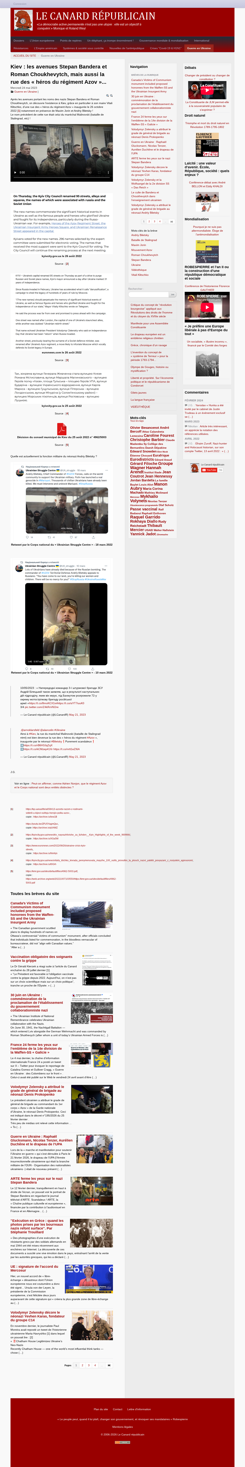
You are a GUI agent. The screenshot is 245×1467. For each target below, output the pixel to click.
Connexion (19, 3)
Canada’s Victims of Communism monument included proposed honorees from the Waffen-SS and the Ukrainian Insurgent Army (32, 912)
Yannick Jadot (143, 534)
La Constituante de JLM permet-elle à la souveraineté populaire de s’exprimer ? (207, 106)
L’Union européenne (42, 40)
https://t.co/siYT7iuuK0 (70, 703)
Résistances (21, 48)
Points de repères (71, 40)
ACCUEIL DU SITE (24, 55)
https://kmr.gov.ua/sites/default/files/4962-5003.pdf (51, 871)
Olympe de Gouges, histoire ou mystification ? (149, 368)
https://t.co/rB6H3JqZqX (38, 745)
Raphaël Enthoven (154, 513)
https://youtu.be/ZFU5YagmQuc (42, 824)
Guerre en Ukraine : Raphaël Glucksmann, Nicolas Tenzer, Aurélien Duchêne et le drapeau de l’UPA (42, 1140)
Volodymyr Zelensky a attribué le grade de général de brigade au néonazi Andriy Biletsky (151, 208)
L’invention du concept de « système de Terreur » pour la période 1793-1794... (149, 356)
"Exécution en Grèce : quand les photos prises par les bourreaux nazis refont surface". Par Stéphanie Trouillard (37, 1226)
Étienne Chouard (141, 455)
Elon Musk (162, 452)
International (201, 40)
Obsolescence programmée (144, 505)
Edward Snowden (143, 451)
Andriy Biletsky (140, 235)
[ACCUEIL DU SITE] (122, 20)
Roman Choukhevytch (144, 254)
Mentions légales (122, 1426)
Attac (145, 431)
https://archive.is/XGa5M (45, 838)
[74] (109, 1365)
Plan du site (101, 1409)
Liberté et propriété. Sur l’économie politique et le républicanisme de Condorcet (152, 381)
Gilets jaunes (138, 392)
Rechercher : (136, 288)
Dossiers (19, 40)
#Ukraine (59, 729)
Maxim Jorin (138, 245)
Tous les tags (137, 421)
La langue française (143, 399)
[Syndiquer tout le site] (122, 1442)
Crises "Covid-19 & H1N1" (165, 48)
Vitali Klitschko (140, 274)
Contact (117, 1409)
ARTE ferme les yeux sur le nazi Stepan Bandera (37, 1180)
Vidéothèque (139, 269)
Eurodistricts (142, 459)
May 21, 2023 (77, 714)
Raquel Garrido (145, 517)
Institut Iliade (153, 472)
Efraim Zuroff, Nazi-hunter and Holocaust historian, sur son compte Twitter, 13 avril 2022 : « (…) (207, 447)
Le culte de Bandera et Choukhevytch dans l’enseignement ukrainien (146, 196)
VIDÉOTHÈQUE (140, 406)
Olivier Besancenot (144, 428)
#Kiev (32, 733)
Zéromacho (162, 534)
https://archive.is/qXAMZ (45, 827)
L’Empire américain (45, 48)
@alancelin (47, 729)
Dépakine (160, 447)
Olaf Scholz (166, 505)
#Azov (91, 737)
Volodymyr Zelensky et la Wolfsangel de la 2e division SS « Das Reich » (150, 183)
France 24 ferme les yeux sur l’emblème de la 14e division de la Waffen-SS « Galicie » (36, 1048)
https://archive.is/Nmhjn (45, 853)
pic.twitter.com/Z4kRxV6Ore (42, 707)
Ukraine (136, 264)
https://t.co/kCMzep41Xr (38, 749)
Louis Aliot (146, 484)
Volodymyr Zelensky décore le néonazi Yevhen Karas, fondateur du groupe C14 (38, 1316)
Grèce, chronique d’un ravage (149, 345)
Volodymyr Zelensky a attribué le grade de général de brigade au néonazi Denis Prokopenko (37, 1090)
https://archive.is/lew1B (45, 816)
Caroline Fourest (159, 435)
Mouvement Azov (141, 249)
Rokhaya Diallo (144, 521)
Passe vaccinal (144, 509)
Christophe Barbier (147, 440)
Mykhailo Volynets (144, 498)
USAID (149, 530)
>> (172, 294)
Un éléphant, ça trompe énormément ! (110, 40)
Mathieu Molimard (156, 492)
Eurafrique (161, 455)
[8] (171, 221)
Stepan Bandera (141, 259)
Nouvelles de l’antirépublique (126, 48)
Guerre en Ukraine (199, 48)
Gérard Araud (163, 459)
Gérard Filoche (143, 463)
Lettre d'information (139, 1409)
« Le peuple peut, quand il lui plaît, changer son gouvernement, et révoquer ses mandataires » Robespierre (122, 1419)
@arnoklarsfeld (30, 729)
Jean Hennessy (158, 476)
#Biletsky (56, 741)
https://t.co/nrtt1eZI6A (66, 749)
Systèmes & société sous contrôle (83, 48)
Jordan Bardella (142, 480)
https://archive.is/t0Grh (44, 864)
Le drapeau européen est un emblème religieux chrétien (148, 336)
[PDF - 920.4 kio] (62, 428)
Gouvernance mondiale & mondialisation (163, 40)
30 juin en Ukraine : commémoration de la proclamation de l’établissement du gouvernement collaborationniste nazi (37, 1002)
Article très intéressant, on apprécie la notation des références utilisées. (206, 430)
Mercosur (135, 497)
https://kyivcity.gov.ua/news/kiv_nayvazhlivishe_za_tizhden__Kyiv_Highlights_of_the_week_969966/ (78, 834)
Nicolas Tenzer (157, 501)
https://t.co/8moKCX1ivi (43, 703)
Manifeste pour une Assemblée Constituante (149, 325)
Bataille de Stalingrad (144, 240)
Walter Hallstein (164, 530)
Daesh (149, 447)
